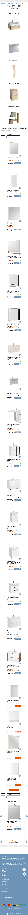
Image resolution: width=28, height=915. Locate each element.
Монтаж (4, 876)
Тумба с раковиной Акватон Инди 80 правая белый (13, 391)
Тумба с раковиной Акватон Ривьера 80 (13, 493)
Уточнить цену (17, 705)
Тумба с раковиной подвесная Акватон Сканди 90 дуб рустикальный (13, 666)
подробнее (14, 865)
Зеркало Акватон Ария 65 (13, 700)
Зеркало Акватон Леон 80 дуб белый (13, 752)
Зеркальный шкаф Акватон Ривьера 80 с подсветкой (13, 324)
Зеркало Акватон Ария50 (13, 190)
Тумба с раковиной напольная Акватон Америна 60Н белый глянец (13, 527)
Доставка (4, 875)
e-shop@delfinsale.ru (8, 897)
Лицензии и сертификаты (7, 872)
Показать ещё (14, 790)
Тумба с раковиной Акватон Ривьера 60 (13, 460)
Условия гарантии (6, 879)
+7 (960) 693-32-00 (7, 888)
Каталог (4, 868)
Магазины (4, 871)
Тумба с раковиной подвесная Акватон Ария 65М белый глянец (13, 597)
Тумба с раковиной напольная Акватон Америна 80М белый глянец (13, 562)
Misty (14, 130)
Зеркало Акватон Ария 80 (13, 157)
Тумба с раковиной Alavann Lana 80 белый (13, 822)
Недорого (8, 130)
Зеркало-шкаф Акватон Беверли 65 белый (12, 779)
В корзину (17, 163)
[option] (14, 820)
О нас (3, 870)
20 (2, 134)
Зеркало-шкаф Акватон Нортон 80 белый (12, 223)
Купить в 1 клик (10, 160)
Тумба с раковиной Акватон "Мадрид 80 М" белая (13, 358)
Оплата (3, 874)
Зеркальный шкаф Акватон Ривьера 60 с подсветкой (13, 291)
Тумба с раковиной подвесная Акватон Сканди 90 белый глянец (13, 632)
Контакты (4, 878)
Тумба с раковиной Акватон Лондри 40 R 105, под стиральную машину (13, 425)
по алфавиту (9, 134)
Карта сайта (4, 881)
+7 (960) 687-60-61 (7, 893)
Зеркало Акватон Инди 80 (13, 726)
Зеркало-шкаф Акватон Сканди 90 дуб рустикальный (14, 257)
